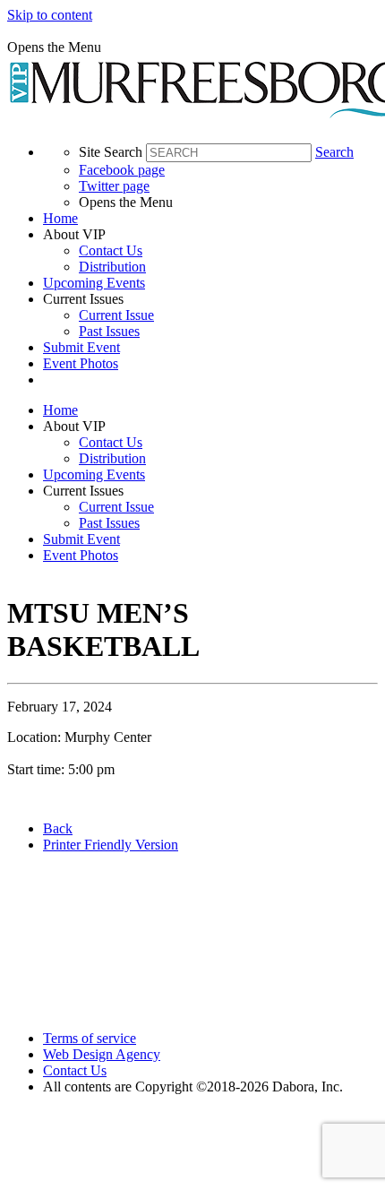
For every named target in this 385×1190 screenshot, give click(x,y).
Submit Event (81, 347)
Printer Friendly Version (110, 844)
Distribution (112, 266)
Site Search (110, 152)
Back (58, 828)
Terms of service (89, 1038)
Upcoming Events (94, 282)
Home (60, 218)
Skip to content (49, 14)
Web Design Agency (101, 1054)
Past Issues (109, 331)
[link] (210, 219)
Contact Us (110, 250)
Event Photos (80, 363)
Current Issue (116, 315)
